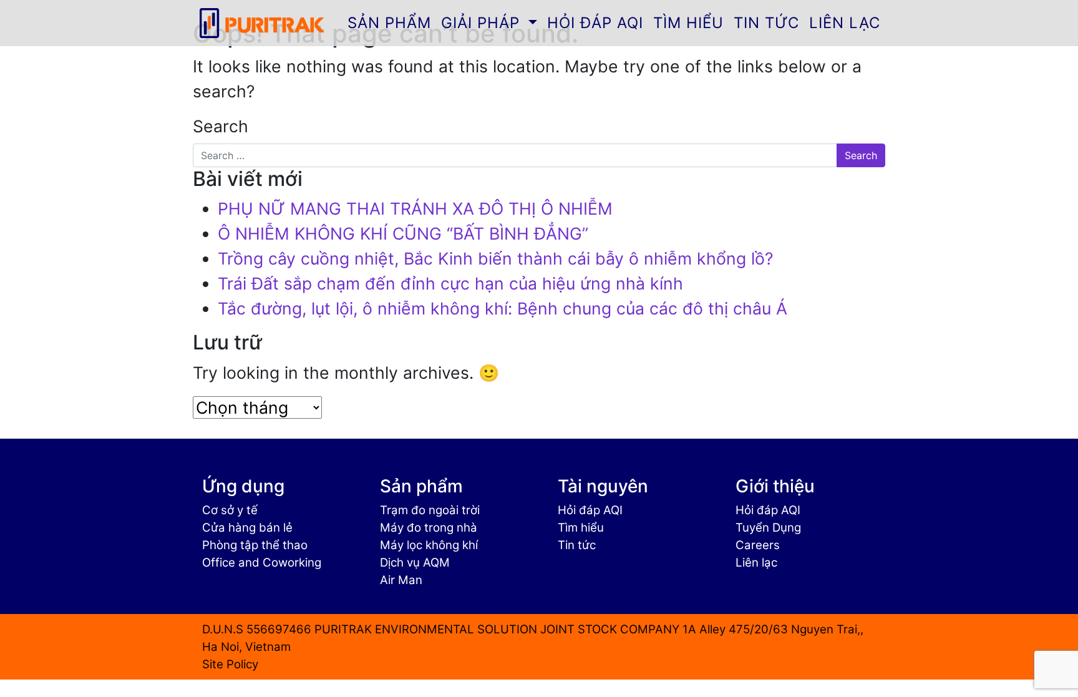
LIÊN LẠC (844, 23)
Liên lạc (756, 562)
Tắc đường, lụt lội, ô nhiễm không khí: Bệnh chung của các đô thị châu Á (502, 308)
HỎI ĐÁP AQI (595, 23)
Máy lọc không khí (429, 545)
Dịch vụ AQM (415, 562)
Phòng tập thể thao (255, 545)
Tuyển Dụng (768, 527)
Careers (758, 545)
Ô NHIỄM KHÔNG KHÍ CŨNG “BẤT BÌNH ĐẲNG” (403, 233)
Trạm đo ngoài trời (430, 510)
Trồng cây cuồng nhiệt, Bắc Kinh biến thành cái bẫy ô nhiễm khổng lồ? (496, 258)
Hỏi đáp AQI (590, 510)
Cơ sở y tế (230, 510)
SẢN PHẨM (389, 23)
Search (220, 126)
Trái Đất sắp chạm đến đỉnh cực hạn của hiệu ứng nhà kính (450, 283)
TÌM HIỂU (688, 23)
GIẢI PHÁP (483, 23)
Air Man (401, 580)
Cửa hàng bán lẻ (247, 527)
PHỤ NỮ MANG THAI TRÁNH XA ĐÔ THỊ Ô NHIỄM (415, 208)
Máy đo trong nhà (428, 527)
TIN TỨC (766, 23)
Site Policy (230, 664)
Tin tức (577, 545)
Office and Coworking (261, 562)
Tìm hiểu (581, 527)
